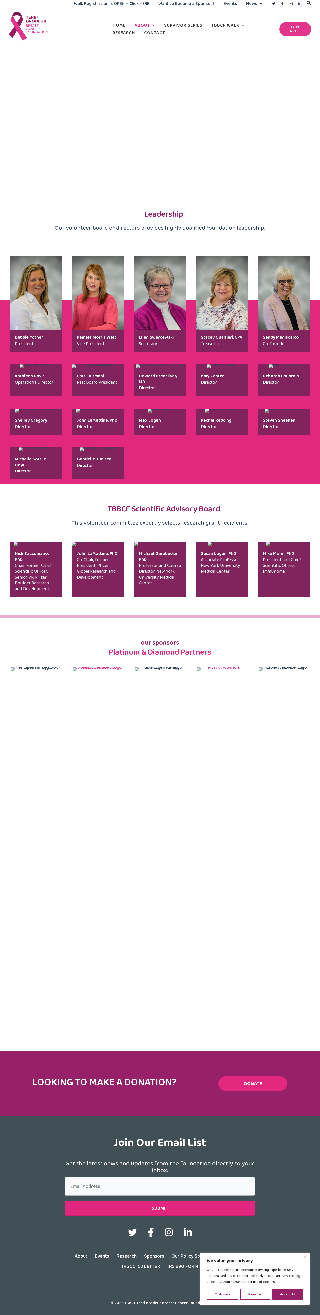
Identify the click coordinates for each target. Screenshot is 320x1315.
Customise (223, 1294)
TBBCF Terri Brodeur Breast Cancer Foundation (56, 43)
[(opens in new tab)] (98, 854)
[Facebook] (282, 3)
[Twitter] (274, 3)
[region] (255, 1279)
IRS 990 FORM (183, 1266)
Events (102, 1256)
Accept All (287, 1294)
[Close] (305, 1257)
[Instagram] (291, 3)
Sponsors (154, 1256)
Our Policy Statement (194, 1256)
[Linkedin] (300, 3)
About (81, 1256)
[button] (259, 3)
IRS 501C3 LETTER (141, 1266)
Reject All (255, 1294)
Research (126, 1256)
